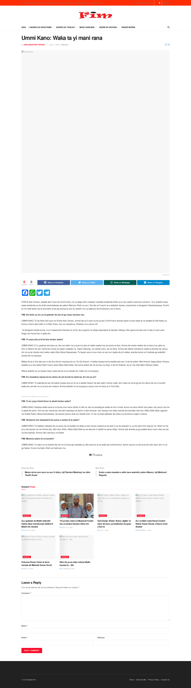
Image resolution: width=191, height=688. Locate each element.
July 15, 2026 (103, 530)
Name (24, 625)
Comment (26, 593)
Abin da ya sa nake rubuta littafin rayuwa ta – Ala (75, 563)
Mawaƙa (65, 44)
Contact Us (165, 679)
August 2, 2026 (66, 527)
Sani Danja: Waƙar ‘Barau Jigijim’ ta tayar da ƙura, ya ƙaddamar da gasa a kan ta (114, 523)
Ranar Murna (96, 3)
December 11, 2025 (144, 530)
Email (24, 637)
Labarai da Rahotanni (34, 3)
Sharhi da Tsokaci (51, 3)
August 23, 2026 (29, 530)
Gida (23, 3)
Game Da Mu (141, 679)
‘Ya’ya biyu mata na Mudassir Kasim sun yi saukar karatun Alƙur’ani (76, 522)
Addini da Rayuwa (81, 3)
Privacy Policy (153, 679)
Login (167, 3)
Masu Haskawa (66, 3)
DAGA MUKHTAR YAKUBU (34, 44)
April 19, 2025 (28, 569)
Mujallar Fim (31, 679)
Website (101, 637)
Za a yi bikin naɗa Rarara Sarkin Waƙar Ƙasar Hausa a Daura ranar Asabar (152, 523)
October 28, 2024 (67, 569)
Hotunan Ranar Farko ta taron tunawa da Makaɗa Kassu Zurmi (36, 563)
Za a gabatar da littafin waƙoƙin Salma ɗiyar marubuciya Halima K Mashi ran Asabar (37, 523)
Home (132, 679)
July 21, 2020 (54, 44)
